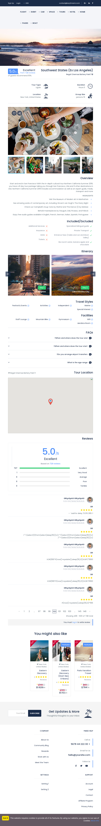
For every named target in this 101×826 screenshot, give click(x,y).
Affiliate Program (85, 801)
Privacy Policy (87, 806)
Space (52, 12)
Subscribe (34, 713)
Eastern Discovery (42, 672)
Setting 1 (45, 784)
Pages (25, 23)
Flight (23, 12)
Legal (91, 789)
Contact (89, 795)
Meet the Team (42, 762)
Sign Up (11, 3)
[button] (86, 148)
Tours (62, 12)
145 (79, 611)
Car (42, 12)
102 (64, 611)
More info (95, 820)
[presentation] (8, 274)
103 (69, 611)
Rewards (45, 751)
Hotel (72, 12)
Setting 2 (45, 789)
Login (18, 3)
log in (74, 622)
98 (44, 611)
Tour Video (83, 59)
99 (49, 611)
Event (33, 12)
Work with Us (43, 757)
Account (89, 784)
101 (59, 611)
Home (82, 12)
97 (39, 611)
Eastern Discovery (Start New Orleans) (63, 674)
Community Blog (41, 745)
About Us (45, 740)
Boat (35, 23)
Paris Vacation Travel (84, 672)
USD (27, 3)
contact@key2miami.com (69, 3)
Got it (5, 818)
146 (84, 611)
